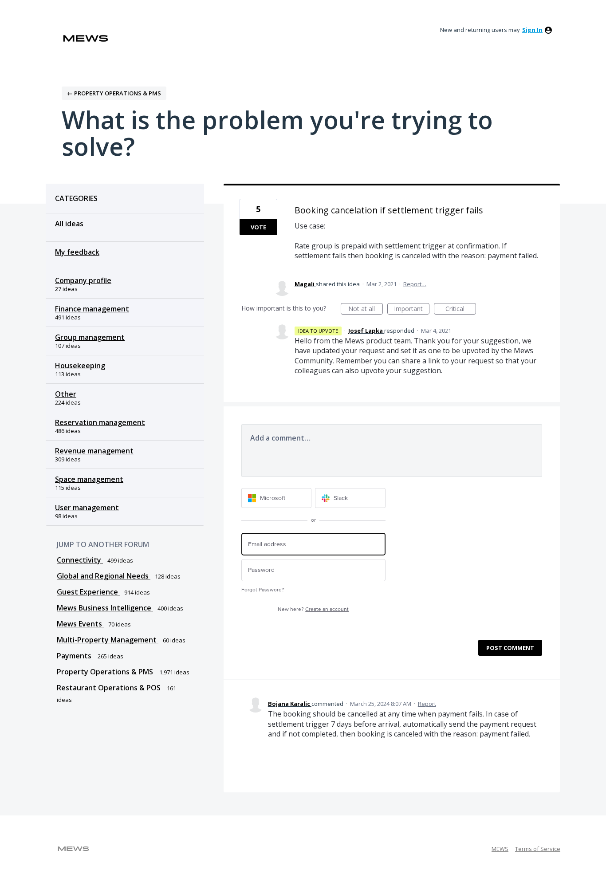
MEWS (500, 849)
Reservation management (100, 422)
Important (411, 309)
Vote (258, 227)
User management (87, 507)
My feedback (77, 252)
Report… (414, 284)
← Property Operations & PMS (114, 93)
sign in (532, 30)
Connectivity (80, 560)
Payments (75, 656)
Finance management (92, 309)
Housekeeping (80, 365)
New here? (313, 609)
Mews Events (80, 624)
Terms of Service (537, 849)
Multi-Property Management (107, 640)
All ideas (69, 223)
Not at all (365, 309)
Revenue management (94, 451)
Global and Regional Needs (103, 576)
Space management (89, 479)
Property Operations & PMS (106, 672)
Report (427, 704)
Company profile (83, 280)
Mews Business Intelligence (105, 608)
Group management (90, 337)
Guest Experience (88, 592)
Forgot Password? (262, 590)
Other (65, 394)
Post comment (510, 648)
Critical (460, 309)
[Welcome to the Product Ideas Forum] (86, 38)
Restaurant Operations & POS (109, 688)
